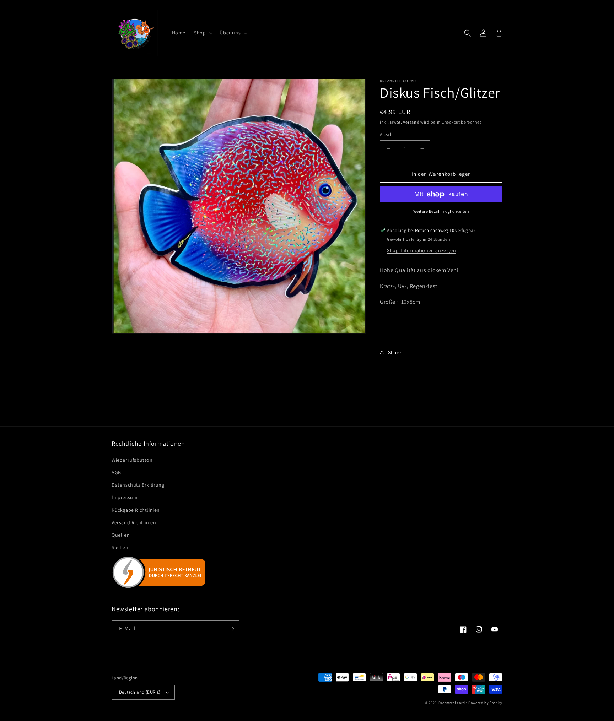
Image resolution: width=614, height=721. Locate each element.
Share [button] (394, 352)
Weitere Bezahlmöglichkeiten (441, 211)
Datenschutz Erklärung (138, 485)
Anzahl (386, 134)
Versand (411, 122)
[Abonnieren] (231, 628)
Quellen (121, 535)
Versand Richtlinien (134, 522)
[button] (202, 32)
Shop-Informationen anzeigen (421, 250)
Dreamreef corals (452, 702)
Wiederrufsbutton (132, 460)
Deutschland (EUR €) (140, 692)
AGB (116, 472)
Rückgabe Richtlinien (136, 510)
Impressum (125, 497)
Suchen (120, 547)
